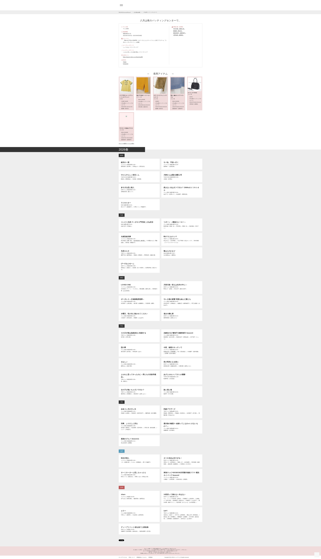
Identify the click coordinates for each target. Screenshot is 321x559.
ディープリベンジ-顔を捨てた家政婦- (135, 527)
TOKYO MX (124, 177)
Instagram (125, 63)
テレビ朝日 (166, 224)
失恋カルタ (125, 251)
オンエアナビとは (123, 557)
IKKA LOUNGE (141, 99)
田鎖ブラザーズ (169, 409)
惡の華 (123, 347)
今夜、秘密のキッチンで (173, 347)
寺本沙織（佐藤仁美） (179, 28)
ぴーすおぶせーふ (127, 264)
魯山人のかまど (169, 251)
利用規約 (151, 557)
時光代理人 (125, 458)
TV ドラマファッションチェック (160, 5)
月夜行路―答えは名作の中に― (175, 285)
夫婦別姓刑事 (126, 236)
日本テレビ (124, 189)
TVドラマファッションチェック (125, 12)
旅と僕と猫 (168, 390)
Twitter (124, 62)
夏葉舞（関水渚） (178, 31)
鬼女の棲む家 (169, 314)
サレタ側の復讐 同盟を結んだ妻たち (177, 299)
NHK (122, 205)
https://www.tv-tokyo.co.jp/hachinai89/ (133, 57)
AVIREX (157, 101)
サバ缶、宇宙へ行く (171, 162)
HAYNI (191, 96)
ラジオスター (126, 203)
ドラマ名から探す (137, 12)
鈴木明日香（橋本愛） (140, 240)
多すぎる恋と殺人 (127, 187)
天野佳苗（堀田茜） (178, 35)
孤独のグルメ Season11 (130, 439)
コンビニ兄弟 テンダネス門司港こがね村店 (137, 222)
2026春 (123, 149)
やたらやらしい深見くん (130, 175)
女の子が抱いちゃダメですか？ (132, 390)
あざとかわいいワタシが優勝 (174, 374)
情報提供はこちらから (142, 557)
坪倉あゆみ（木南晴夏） (170, 351)
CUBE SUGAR (124, 101)
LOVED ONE (126, 285)
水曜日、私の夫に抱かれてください (134, 314)
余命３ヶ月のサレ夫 (128, 409)
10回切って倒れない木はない (174, 494)
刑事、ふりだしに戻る (129, 423)
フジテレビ (124, 164)
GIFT (165, 511)
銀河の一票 (125, 162)
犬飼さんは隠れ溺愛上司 (173, 175)
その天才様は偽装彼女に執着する (133, 333)
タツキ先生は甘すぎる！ (173, 458)
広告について (132, 557)
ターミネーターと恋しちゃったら (133, 472)
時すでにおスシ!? (170, 236)
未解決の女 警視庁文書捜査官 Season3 (178, 333)
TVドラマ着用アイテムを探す (126, 143)
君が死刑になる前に (171, 362)
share (123, 494)
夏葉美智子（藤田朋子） (179, 33)
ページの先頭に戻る (316, 554)
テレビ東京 (166, 192)
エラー (123, 511)
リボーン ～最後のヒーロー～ (175, 222)
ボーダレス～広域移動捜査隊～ (132, 299)
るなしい (124, 362)
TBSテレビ (166, 238)
